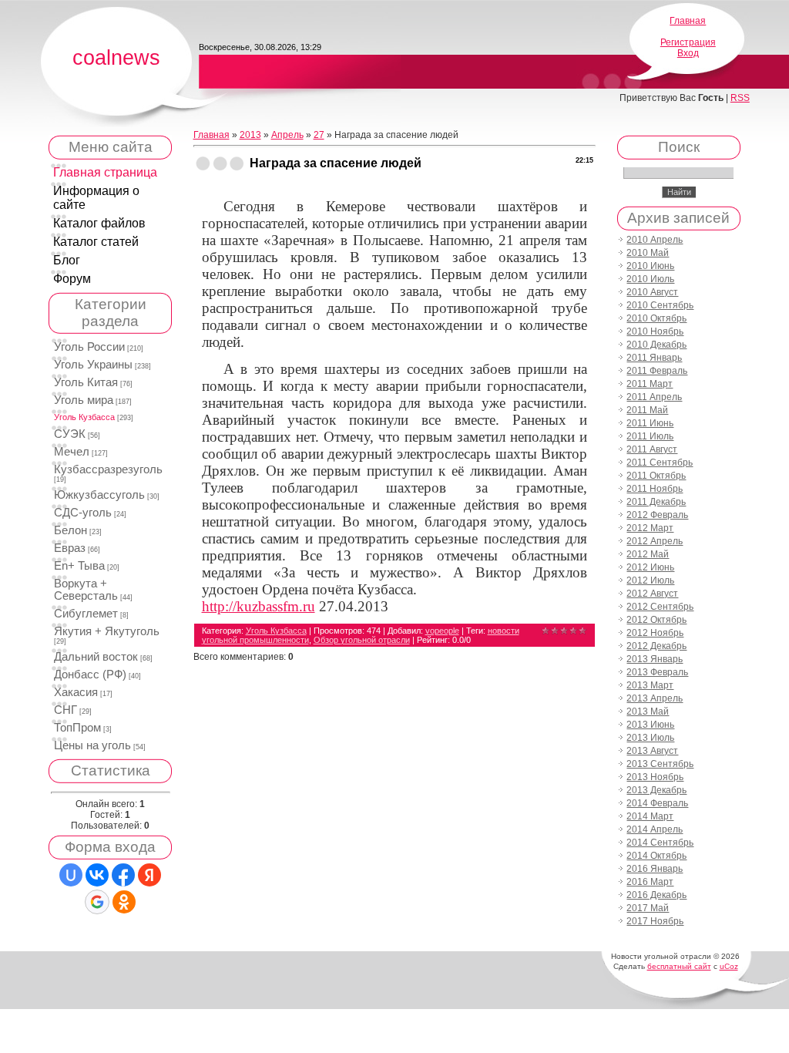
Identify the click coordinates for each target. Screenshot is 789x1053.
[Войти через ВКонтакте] (97, 874)
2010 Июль (650, 279)
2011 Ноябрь (654, 488)
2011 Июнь (649, 423)
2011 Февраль (656, 370)
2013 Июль (650, 737)
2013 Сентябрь (659, 764)
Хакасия (76, 692)
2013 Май (647, 711)
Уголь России (89, 347)
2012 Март (649, 528)
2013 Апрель (654, 698)
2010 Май (647, 252)
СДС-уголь (83, 512)
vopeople (442, 630)
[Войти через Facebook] (123, 874)
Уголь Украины (93, 364)
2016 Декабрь (656, 895)
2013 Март (649, 685)
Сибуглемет (86, 613)
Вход (688, 53)
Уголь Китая (86, 382)
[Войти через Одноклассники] (124, 901)
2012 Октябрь (656, 619)
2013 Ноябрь (654, 777)
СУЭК (70, 434)
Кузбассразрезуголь (108, 469)
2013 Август (652, 750)
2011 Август (651, 449)
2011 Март (649, 383)
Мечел (71, 452)
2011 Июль (649, 436)
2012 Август (652, 593)
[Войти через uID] (70, 874)
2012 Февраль (657, 515)
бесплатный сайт (679, 966)
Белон (70, 530)
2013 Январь (654, 659)
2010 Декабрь (656, 344)
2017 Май (647, 908)
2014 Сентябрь (659, 842)
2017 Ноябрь (654, 921)
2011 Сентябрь (659, 462)
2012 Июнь (650, 567)
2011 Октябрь (656, 475)
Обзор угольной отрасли (362, 639)
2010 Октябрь (656, 318)
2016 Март (649, 881)
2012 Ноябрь (654, 632)
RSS (740, 98)
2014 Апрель (654, 829)
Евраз (70, 548)
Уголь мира (83, 400)
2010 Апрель (654, 239)
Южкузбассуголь (99, 495)
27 (319, 135)
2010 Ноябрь (654, 331)
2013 (250, 135)
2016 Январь (654, 868)
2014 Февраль (657, 803)
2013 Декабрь (656, 790)
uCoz (729, 966)
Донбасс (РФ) (90, 674)
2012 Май (647, 554)
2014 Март (649, 816)
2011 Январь (654, 357)
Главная (688, 20)
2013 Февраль (657, 672)
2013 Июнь (650, 724)
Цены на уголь (92, 745)
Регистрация (688, 42)
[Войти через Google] (97, 902)
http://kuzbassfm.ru (258, 606)
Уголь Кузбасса (84, 417)
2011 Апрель (654, 397)
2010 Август (652, 292)
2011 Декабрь (656, 501)
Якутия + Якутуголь (106, 631)
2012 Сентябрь (659, 606)
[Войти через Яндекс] (149, 874)
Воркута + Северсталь (86, 589)
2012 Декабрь (656, 646)
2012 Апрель (654, 541)
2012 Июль (650, 580)
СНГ (65, 710)
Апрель (287, 135)
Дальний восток (96, 657)
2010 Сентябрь (659, 305)
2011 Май (647, 410)
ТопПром (77, 728)
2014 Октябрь (656, 855)
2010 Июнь (650, 266)
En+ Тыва (79, 566)
